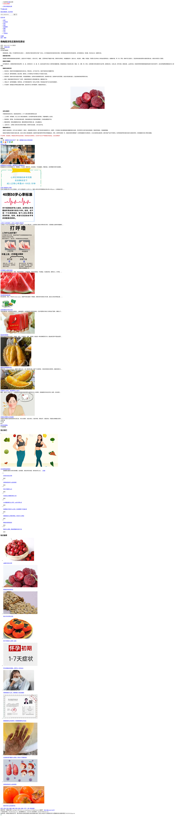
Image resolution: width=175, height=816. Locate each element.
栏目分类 (3, 17)
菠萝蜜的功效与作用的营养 (26, 140)
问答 (4, 808)
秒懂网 (2, 36)
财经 (4, 25)
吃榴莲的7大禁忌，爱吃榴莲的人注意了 (10, 390)
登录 (9, 6)
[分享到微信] (12, 142)
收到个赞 (3, 144)
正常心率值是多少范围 (6, 187)
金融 (13, 808)
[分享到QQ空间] (3, 142)
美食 (22, 808)
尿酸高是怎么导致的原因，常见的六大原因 (13, 515)
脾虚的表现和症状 (7, 522)
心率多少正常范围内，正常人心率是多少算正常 (12, 223)
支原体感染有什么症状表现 (9, 482)
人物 (28, 808)
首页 (4, 20)
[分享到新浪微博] (5, 142)
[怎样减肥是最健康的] (29, 466)
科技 (4, 23)
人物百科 (5, 33)
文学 (4, 31)
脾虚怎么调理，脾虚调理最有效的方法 (12, 529)
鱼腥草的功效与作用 (10, 140)
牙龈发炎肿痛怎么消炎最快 (7, 417)
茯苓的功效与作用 (7, 475)
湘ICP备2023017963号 (49, 810)
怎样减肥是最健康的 (5, 469)
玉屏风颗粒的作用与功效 (7, 309)
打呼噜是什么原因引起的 (7, 270)
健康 (4, 28)
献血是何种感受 (4, 334)
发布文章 (5, 6)
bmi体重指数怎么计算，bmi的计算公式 (12, 502)
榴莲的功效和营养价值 (6, 367)
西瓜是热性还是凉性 (5, 295)
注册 (11, 6)
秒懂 (9, 2)
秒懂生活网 (7, 47)
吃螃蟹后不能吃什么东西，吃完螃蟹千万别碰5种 (15, 509)
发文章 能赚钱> (4, 425)
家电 (16, 808)
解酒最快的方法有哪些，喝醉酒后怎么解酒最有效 (13, 165)
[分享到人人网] (10, 142)
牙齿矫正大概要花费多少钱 (9, 495)
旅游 (4, 30)
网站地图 (32, 808)
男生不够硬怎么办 (7, 489)
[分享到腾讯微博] (8, 142)
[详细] (43, 470)
